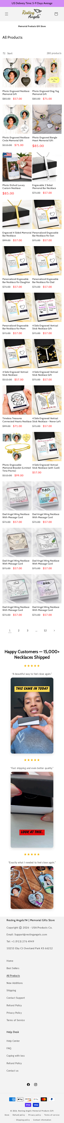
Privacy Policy (14, 1012)
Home (10, 960)
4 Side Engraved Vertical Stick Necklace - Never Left (46, 420)
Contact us (13, 1070)
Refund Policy (14, 1005)
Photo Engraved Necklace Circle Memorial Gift (16, 139)
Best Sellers (13, 968)
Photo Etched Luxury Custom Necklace (13, 187)
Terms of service (51, 1115)
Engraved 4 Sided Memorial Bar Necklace (17, 234)
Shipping (11, 990)
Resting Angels (25, 1111)
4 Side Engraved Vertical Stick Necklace (15, 373)
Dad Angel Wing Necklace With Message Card (16, 516)
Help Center (13, 1040)
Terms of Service (16, 1020)
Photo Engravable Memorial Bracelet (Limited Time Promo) (16, 467)
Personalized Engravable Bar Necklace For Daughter (16, 280)
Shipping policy (23, 1120)
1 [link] (10, 630)
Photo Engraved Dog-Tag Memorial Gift (45, 93)
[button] (6, 14)
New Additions (15, 983)
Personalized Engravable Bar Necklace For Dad (45, 280)
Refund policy (19, 1115)
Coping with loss (16, 1055)
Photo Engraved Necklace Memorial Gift (16, 93)
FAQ (9, 1048)
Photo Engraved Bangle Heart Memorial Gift (44, 139)
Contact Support (16, 997)
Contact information (42, 1120)
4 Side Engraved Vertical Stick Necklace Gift (45, 327)
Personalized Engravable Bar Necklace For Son (45, 234)
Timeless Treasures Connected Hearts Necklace (17, 420)
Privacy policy (34, 1115)
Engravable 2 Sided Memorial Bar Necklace (44, 187)
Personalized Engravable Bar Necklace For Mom (15, 327)
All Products (13, 975)
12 (45, 630)
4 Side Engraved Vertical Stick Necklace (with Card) (46, 466)
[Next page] (54, 630)
